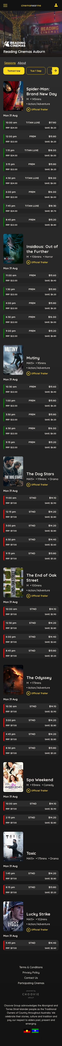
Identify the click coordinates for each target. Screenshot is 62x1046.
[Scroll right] (55, 71)
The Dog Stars (40, 473)
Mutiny (33, 357)
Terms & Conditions (31, 967)
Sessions (10, 63)
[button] (31, 5)
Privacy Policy (31, 972)
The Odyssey (39, 677)
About (22, 63)
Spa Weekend (39, 779)
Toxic (31, 853)
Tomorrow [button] (13, 70)
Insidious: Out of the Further (42, 249)
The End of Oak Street (41, 578)
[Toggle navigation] (5, 5)
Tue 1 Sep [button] (35, 70)
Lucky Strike (38, 914)
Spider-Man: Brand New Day (41, 91)
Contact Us (31, 977)
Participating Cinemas (31, 983)
